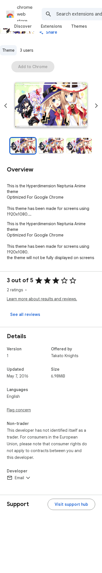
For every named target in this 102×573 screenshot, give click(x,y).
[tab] (23, 26)
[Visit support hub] (71, 504)
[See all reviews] (25, 314)
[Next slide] (96, 105)
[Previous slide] (5, 105)
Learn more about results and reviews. (42, 298)
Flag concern (19, 410)
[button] (51, 105)
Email (19, 477)
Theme (8, 50)
